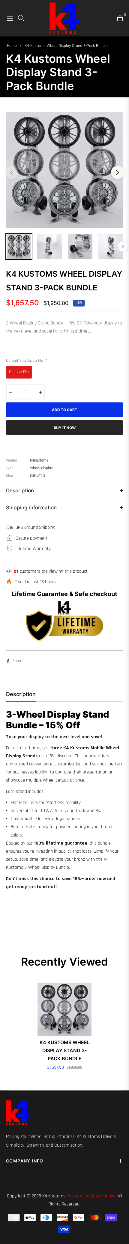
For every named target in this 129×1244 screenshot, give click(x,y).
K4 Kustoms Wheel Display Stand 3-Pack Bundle (65, 1050)
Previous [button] (11, 172)
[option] (64, 170)
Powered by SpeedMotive (91, 1196)
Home (12, 45)
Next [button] (117, 172)
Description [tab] (21, 694)
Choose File (19, 372)
